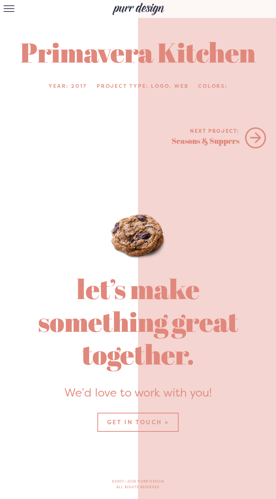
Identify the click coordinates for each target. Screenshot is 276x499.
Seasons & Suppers (205, 137)
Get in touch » (138, 422)
